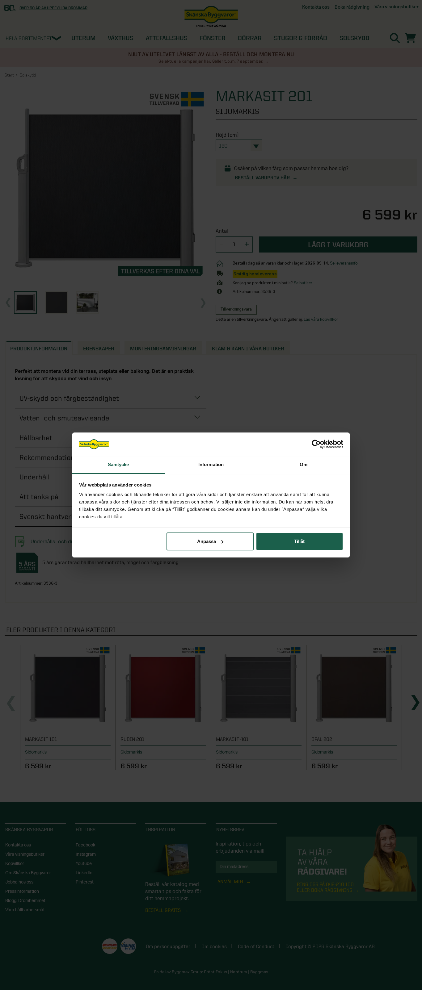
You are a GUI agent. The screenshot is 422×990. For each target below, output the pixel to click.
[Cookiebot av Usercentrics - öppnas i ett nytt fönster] (316, 444)
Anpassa (206, 541)
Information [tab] (211, 464)
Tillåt (299, 541)
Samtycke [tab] (118, 464)
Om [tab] (303, 464)
